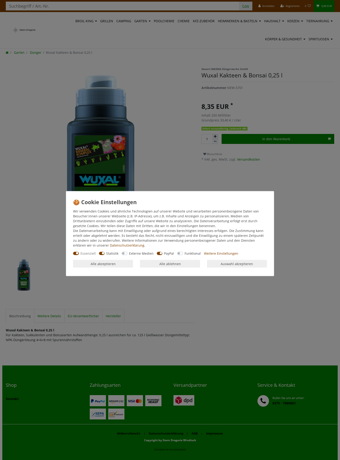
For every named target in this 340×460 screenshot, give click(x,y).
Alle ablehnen (170, 263)
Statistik (112, 253)
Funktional (193, 253)
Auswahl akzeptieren (237, 263)
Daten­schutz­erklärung (127, 245)
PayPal (169, 253)
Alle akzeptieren (103, 263)
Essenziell (88, 253)
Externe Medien (141, 253)
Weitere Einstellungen (221, 253)
